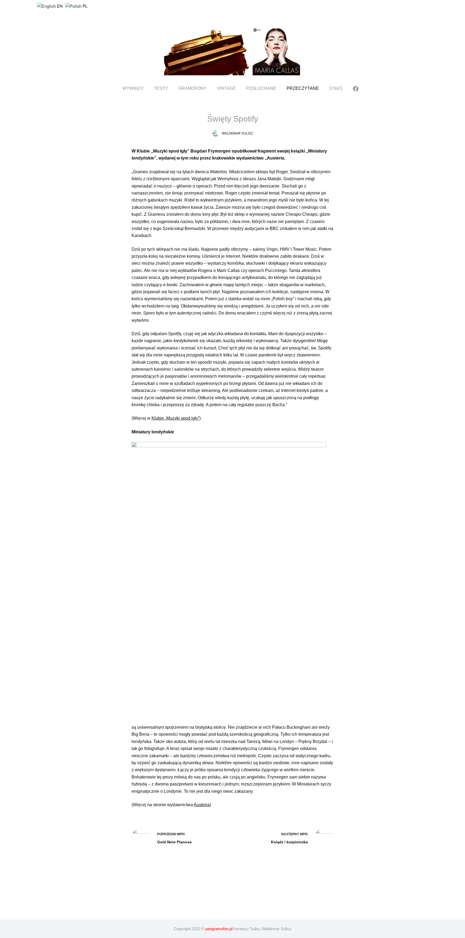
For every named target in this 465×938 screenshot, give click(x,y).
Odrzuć (321, 932)
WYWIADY (133, 88)
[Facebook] (355, 88)
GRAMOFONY (192, 88)
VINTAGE (226, 88)
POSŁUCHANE (261, 88)
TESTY (161, 88)
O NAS (336, 88)
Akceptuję (294, 932)
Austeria (202, 804)
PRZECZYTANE (303, 88)
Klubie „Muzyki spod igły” (175, 418)
